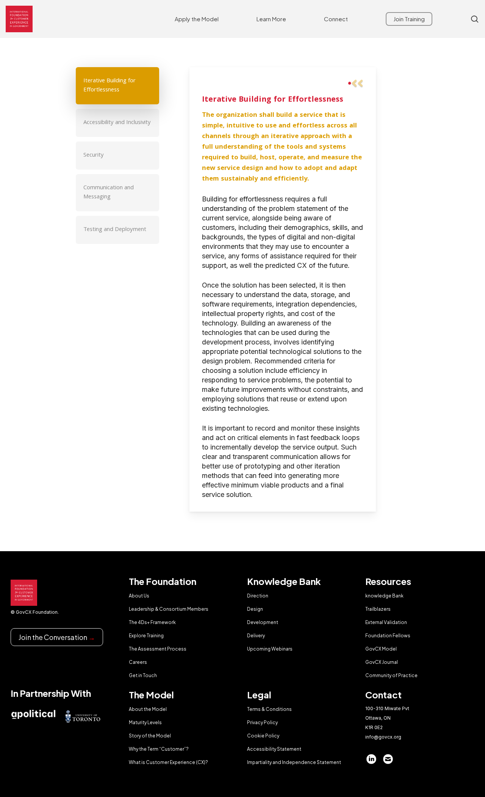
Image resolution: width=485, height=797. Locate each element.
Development (262, 622)
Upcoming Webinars (270, 649)
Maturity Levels (145, 722)
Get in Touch (143, 675)
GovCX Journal (381, 662)
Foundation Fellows (387, 635)
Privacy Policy (262, 722)
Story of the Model (150, 736)
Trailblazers (378, 609)
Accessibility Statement (274, 749)
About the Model (148, 709)
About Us (139, 596)
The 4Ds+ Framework (152, 622)
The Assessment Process (157, 649)
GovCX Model (381, 649)
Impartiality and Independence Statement (294, 762)
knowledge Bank (384, 596)
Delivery (256, 635)
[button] (117, 85)
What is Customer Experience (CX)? (168, 762)
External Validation (386, 622)
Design (255, 609)
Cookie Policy (263, 736)
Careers (138, 662)
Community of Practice (391, 675)
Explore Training (146, 635)
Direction (257, 596)
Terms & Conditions (269, 709)
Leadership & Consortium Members (168, 609)
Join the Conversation (57, 637)
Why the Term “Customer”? (159, 749)
